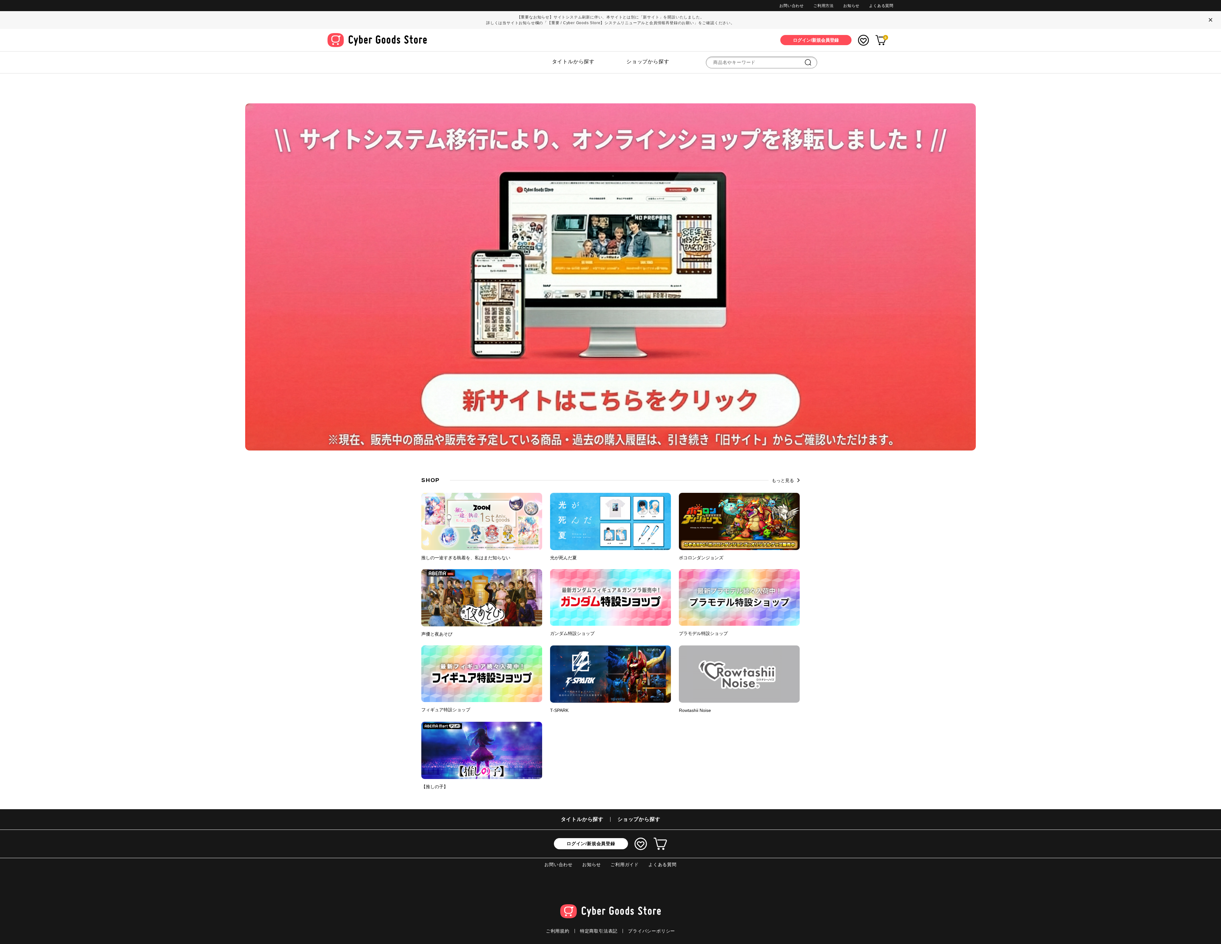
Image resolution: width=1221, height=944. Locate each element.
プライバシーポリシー (651, 931)
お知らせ (851, 5)
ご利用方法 (823, 5)
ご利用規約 (557, 931)
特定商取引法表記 (598, 931)
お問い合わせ (791, 5)
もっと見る (783, 480)
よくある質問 (881, 5)
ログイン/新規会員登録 (591, 843)
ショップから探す (647, 61)
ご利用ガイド (624, 864)
